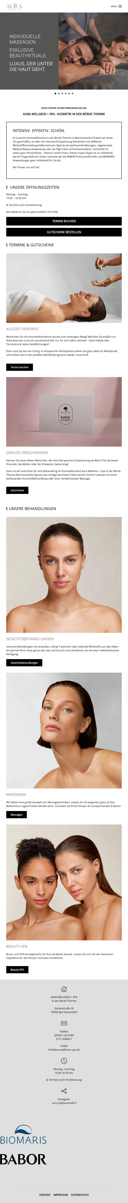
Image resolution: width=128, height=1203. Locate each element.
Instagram (64, 1099)
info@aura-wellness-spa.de (64, 1049)
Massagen (16, 814)
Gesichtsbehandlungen (24, 662)
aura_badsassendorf (64, 1103)
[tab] (55, 93)
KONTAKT (45, 1195)
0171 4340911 (64, 1039)
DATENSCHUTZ (80, 1195)
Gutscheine (17, 490)
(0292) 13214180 (48, 212)
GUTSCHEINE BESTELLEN (64, 232)
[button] (116, 6)
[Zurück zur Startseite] (14, 6)
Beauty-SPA (17, 969)
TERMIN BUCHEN (64, 221)
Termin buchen (20, 367)
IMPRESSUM (61, 1195)
